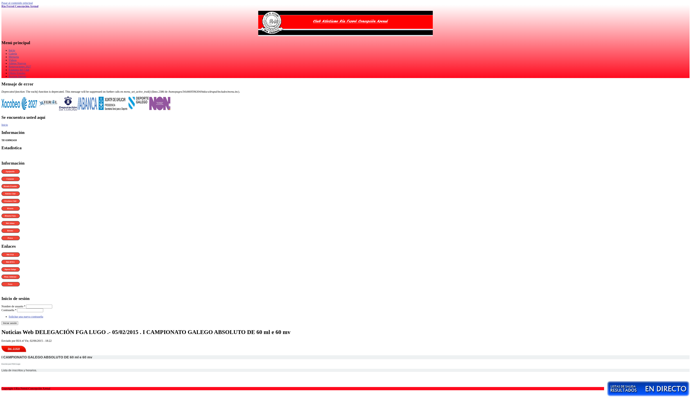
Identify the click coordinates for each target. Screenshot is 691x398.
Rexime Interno (17, 76)
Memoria (14, 56)
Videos (13, 60)
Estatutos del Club (19, 69)
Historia (10, 208)
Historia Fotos (10, 216)
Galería (13, 53)
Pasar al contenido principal (17, 3)
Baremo (10, 231)
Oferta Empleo (17, 73)
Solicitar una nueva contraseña (26, 316)
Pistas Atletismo (10, 277)
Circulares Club (10, 201)
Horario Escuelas (10, 186)
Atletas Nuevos (17, 63)
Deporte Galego (10, 269)
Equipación (10, 172)
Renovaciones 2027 (20, 66)
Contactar (10, 179)
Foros (10, 284)
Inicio (12, 50)
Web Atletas (10, 223)
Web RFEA (10, 262)
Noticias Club (10, 194)
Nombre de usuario (13, 306)
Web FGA (10, 255)
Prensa (10, 238)
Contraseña (8, 310)
